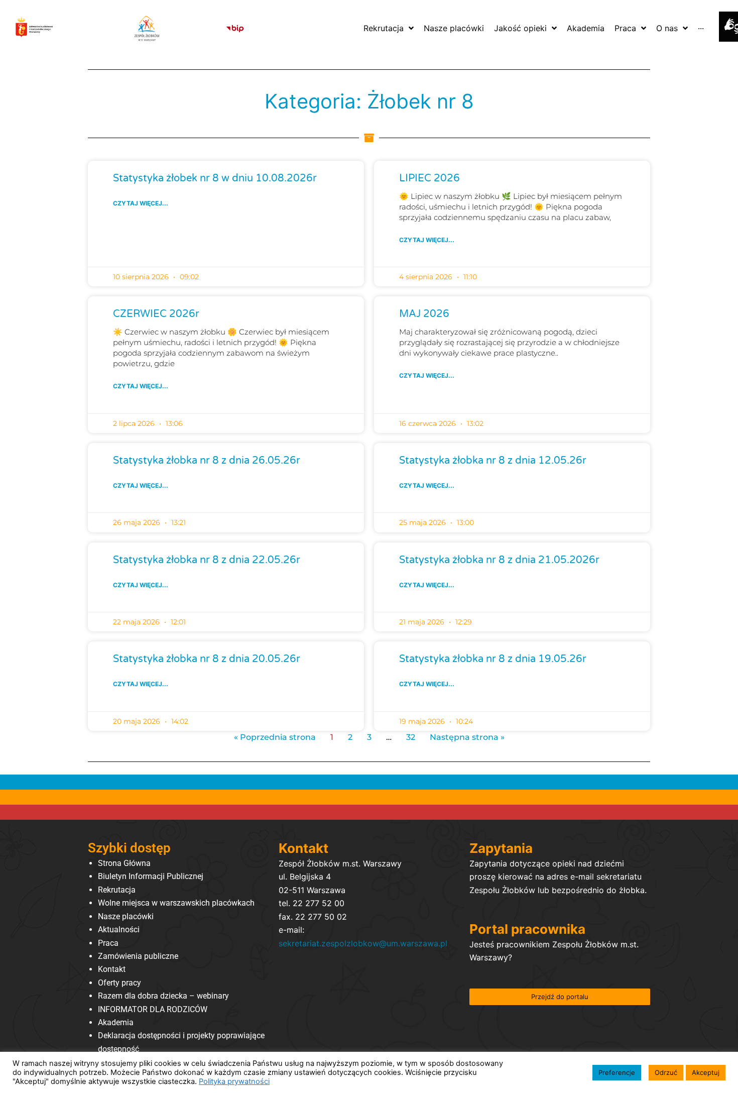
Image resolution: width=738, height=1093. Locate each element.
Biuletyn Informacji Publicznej (150, 876)
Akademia (116, 1022)
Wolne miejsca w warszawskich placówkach (176, 903)
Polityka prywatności (234, 1081)
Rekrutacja (117, 890)
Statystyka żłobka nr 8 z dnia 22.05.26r (206, 560)
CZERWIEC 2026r (156, 314)
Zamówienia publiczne (138, 956)
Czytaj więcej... (140, 203)
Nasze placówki (126, 916)
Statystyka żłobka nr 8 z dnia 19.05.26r (492, 659)
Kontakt (112, 969)
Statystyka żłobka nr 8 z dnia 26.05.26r (206, 461)
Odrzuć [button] (666, 1072)
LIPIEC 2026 (429, 178)
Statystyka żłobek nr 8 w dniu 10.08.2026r (215, 178)
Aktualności (119, 929)
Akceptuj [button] (705, 1072)
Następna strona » (467, 737)
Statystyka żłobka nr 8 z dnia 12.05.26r (492, 461)
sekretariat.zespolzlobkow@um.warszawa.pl (363, 943)
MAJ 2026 (424, 314)
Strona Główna (124, 863)
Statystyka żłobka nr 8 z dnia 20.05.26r (206, 659)
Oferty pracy (119, 983)
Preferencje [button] (616, 1072)
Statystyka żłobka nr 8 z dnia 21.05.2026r (499, 560)
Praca (108, 943)
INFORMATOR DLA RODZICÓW (152, 1009)
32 (410, 737)
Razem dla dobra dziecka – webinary (163, 996)
